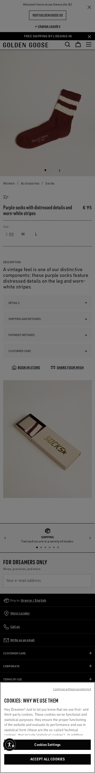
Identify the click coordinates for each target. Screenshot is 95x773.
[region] (47, 727)
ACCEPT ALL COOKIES (47, 759)
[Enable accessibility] (9, 744)
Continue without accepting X (72, 689)
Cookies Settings (47, 745)
